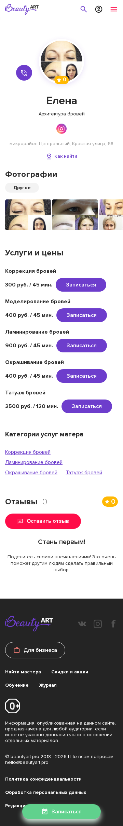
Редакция (16, 806)
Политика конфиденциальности (43, 779)
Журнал (48, 685)
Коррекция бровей (28, 452)
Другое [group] (22, 188)
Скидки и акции (69, 672)
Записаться (81, 284)
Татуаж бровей (84, 472)
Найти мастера (23, 672)
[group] (28, 214)
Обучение (17, 685)
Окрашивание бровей (31, 472)
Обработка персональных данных (45, 792)
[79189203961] (24, 73)
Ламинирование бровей (34, 462)
